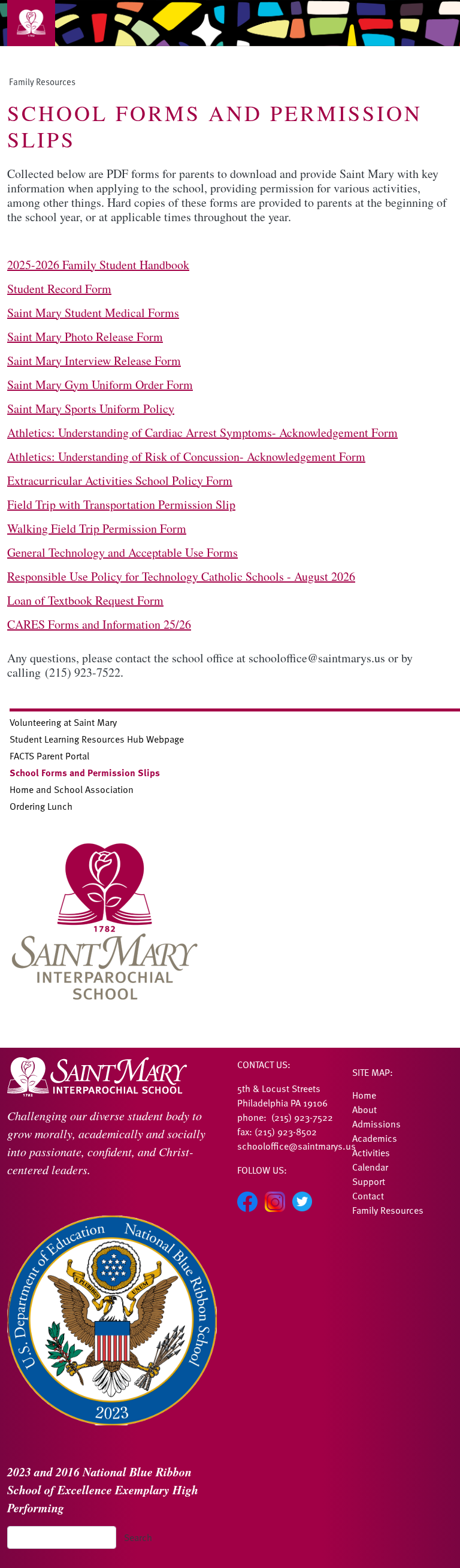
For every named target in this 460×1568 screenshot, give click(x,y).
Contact (368, 1196)
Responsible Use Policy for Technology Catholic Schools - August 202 (178, 576)
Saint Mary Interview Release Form (94, 360)
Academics (374, 1138)
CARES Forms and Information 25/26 (99, 624)
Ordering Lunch (41, 806)
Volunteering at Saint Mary (63, 722)
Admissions (376, 1124)
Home (364, 1095)
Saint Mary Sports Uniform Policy (90, 408)
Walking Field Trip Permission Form (96, 528)
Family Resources (42, 81)
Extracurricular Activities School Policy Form (119, 480)
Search (138, 1537)
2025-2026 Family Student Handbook (98, 265)
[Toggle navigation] (31, 23)
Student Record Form (59, 289)
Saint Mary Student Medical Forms (93, 312)
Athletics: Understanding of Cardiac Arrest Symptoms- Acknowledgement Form (202, 432)
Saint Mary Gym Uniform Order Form (100, 384)
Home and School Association (72, 789)
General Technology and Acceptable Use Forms (122, 552)
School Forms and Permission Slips (85, 772)
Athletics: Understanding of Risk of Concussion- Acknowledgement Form (186, 456)
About (364, 1109)
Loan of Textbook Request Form (85, 600)
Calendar (370, 1167)
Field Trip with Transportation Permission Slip (121, 504)
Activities (371, 1152)
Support (368, 1181)
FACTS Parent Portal (49, 756)
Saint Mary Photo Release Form (85, 336)
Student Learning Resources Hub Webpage (97, 739)
